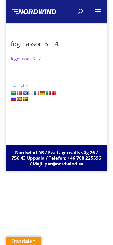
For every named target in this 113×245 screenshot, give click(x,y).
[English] (25, 93)
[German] (42, 93)
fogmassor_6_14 (26, 59)
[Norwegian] (54, 93)
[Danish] (19, 93)
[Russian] (13, 99)
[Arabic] (13, 93)
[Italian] (48, 93)
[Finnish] (30, 93)
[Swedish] (25, 99)
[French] (36, 93)
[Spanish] (19, 99)
